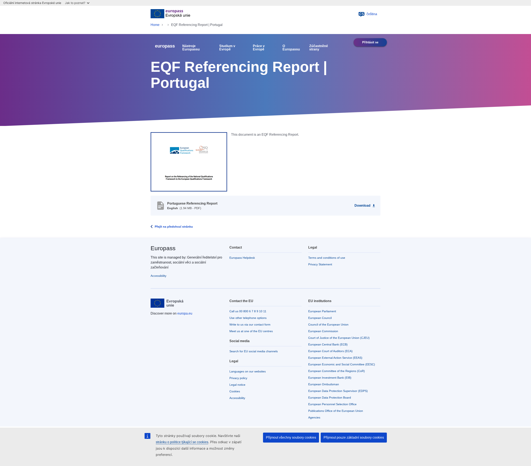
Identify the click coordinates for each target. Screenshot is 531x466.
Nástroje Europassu (191, 47)
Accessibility (158, 275)
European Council (320, 318)
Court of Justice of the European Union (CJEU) (339, 337)
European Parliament (322, 311)
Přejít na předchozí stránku (174, 226)
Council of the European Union (328, 324)
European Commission (323, 331)
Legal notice (237, 384)
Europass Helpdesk (242, 257)
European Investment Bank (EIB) (329, 377)
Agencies (314, 417)
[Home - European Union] (170, 14)
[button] (189, 161)
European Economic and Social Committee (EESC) (341, 364)
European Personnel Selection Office (332, 404)
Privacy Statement (320, 264)
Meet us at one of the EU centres (251, 331)
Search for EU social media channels (253, 351)
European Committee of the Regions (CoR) (336, 371)
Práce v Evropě (259, 47)
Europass (163, 248)
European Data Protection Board (329, 397)
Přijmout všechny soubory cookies (291, 437)
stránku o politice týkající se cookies (182, 442)
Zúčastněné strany (318, 47)
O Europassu (291, 47)
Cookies (234, 391)
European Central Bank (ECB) (328, 344)
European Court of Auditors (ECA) (330, 351)
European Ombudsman (323, 384)
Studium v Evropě (227, 47)
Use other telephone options (248, 318)
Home (155, 25)
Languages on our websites (247, 371)
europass (165, 46)
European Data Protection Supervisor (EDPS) (338, 391)
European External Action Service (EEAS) (335, 357)
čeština (368, 14)
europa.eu (184, 313)
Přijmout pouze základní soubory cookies (354, 437)
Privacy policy (238, 378)
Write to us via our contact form (249, 324)
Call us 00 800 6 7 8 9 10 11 (247, 311)
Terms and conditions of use (326, 257)
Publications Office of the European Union (335, 410)
